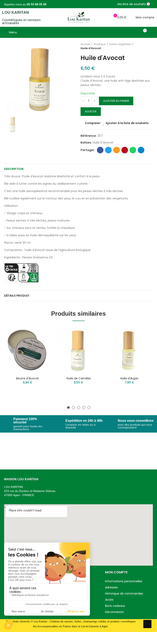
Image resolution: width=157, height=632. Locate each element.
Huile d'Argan (129, 378)
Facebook (100, 150)
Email (116, 150)
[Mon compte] (151, 32)
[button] (68, 407)
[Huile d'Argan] (129, 349)
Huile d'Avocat (103, 142)
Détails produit (16, 296)
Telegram (141, 150)
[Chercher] (136, 32)
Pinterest (124, 150)
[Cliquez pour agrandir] (11, 107)
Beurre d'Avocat (27, 378)
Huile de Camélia (78, 378)
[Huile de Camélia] (78, 349)
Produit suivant (150, 46)
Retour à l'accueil (145, 46)
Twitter (108, 150)
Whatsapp (133, 150)
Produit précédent (140, 46)
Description (14, 169)
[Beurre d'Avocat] (27, 349)
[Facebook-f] (147, 624)
